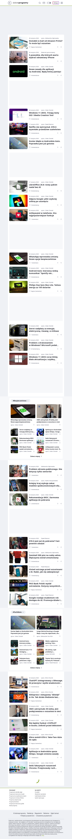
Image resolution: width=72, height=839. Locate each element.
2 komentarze (35, 503)
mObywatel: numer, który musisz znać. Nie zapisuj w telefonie (53, 448)
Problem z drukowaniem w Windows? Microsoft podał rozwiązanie (43, 345)
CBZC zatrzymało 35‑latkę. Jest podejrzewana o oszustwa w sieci (45, 710)
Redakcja (30, 813)
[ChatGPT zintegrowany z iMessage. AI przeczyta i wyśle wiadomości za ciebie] (18, 682)
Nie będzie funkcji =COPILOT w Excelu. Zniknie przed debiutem (45, 724)
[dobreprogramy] (22, 3)
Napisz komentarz (36, 47)
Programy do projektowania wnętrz (17, 796)
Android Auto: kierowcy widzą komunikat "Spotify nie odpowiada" (43, 273)
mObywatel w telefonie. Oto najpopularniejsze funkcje (43, 214)
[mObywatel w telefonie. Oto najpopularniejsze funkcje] (18, 215)
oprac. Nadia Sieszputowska (49, 480)
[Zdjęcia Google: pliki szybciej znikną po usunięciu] (18, 201)
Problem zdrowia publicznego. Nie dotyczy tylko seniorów (45, 470)
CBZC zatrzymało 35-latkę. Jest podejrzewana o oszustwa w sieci (48, 421)
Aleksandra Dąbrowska (48, 466)
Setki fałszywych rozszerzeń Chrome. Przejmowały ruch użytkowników (52, 439)
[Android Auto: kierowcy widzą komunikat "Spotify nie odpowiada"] (18, 273)
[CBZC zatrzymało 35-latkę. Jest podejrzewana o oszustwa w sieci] (49, 411)
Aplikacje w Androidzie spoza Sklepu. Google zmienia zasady (53, 431)
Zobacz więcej (35, 456)
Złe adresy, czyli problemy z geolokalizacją (50, 651)
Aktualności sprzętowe (40, 794)
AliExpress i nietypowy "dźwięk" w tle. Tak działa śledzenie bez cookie (44, 697)
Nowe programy (13, 805)
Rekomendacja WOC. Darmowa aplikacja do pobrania (27, 439)
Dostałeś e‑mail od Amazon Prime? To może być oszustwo (46, 42)
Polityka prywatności (27, 816)
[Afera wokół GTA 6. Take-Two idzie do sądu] (18, 739)
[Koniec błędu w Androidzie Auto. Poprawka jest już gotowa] (18, 143)
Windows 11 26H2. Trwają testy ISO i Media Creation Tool (44, 113)
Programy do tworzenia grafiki (16, 803)
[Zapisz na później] (57, 47)
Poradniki (37, 792)
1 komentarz (34, 219)
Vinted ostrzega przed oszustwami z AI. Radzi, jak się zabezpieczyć (45, 570)
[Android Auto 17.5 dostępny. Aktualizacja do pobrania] (14, 652)
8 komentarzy (35, 191)
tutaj (43, 835)
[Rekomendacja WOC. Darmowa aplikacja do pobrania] (14, 441)
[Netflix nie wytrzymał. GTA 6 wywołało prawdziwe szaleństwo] (18, 129)
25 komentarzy (35, 349)
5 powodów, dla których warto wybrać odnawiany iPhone (43, 56)
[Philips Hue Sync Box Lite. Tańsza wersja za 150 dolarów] (18, 287)
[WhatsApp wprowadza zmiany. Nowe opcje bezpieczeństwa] (18, 259)
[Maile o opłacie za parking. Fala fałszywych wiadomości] (40, 643)
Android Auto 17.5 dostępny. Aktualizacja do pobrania (25, 651)
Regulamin (38, 813)
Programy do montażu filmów (16, 798)
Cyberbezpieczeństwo (40, 796)
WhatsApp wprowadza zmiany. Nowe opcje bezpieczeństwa (43, 257)
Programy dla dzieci (14, 802)
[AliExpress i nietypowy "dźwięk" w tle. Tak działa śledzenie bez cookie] (18, 697)
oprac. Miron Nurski (47, 678)
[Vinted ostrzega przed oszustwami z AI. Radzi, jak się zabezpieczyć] (18, 571)
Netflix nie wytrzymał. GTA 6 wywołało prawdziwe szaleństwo (45, 128)
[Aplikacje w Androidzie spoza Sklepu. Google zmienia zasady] (40, 432)
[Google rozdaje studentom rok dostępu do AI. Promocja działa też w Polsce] (18, 600)
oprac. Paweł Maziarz (47, 124)
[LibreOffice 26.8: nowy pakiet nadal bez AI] (18, 187)
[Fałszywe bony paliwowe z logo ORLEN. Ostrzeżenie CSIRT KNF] (14, 661)
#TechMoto (17, 612)
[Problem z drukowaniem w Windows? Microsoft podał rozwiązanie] (18, 345)
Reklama (46, 813)
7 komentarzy (35, 575)
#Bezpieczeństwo (19, 401)
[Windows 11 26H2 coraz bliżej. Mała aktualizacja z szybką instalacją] (18, 359)
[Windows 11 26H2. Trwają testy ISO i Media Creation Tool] (18, 115)
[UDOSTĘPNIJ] (61, 47)
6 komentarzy (35, 715)
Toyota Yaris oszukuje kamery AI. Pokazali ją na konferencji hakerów (53, 659)
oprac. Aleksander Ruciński (45, 636)
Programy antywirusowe (15, 800)
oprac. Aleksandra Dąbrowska (50, 38)
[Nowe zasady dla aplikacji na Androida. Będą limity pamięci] (18, 71)
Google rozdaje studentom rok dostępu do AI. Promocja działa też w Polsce (46, 600)
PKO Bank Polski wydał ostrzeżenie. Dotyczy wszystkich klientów (26, 448)
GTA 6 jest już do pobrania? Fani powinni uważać (44, 542)
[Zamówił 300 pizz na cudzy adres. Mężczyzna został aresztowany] (18, 557)
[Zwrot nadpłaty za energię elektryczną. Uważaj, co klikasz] (18, 330)
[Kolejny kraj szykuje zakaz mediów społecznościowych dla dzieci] (18, 485)
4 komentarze (35, 75)
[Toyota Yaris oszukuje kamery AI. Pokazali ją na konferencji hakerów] (40, 661)
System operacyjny (39, 798)
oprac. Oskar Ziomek (47, 66)
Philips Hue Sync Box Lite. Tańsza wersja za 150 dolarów (45, 286)
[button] (61, 2)
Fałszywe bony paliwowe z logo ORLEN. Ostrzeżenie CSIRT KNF (26, 659)
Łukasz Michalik (50, 654)
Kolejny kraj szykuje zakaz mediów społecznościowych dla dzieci (44, 485)
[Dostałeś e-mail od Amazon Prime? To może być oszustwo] (18, 43)
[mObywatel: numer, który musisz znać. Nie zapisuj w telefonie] (40, 449)
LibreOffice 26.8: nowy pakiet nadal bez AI (43, 185)
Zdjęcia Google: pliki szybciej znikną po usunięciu (43, 200)
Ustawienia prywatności (44, 816)
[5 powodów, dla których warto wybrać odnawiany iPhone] (18, 57)
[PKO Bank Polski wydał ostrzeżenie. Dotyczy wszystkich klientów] (14, 449)
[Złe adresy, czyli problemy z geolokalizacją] (40, 652)
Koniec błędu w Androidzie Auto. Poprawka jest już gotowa (44, 142)
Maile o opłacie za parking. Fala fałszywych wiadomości (51, 642)
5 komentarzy (35, 205)
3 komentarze (35, 147)
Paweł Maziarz (45, 538)
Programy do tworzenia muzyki (16, 794)
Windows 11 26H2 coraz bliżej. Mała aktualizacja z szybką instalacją (43, 359)
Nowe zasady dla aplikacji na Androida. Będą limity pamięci (45, 70)
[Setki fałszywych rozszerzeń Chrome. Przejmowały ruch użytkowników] (40, 441)
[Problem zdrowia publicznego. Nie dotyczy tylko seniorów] (18, 471)
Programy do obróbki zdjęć (15, 792)
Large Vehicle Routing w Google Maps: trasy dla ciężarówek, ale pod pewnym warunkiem (48, 632)
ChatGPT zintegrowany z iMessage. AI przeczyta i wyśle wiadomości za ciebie (46, 683)
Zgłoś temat (55, 813)
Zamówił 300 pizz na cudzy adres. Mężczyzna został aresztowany (45, 556)
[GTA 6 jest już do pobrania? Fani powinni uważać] (18, 543)
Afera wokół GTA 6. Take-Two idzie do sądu (45, 738)
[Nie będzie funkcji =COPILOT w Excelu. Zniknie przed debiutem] (18, 725)
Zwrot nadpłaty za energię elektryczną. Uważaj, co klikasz (44, 329)
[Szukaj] (39, 2)
